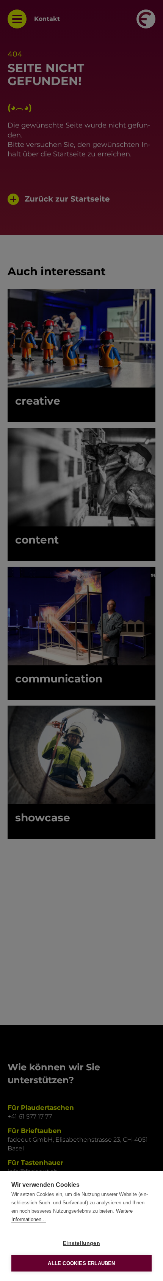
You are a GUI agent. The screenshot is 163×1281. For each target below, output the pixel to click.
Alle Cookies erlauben (81, 1263)
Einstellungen (81, 1243)
